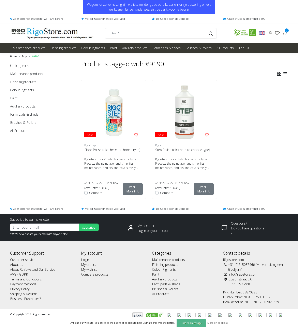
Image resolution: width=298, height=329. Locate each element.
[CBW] (155, 315)
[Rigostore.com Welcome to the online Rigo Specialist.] (52, 33)
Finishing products (63, 48)
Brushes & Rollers (198, 48)
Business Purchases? (25, 298)
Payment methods (23, 284)
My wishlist (89, 269)
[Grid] (279, 73)
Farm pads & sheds (166, 48)
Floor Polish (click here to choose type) (112, 150)
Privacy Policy (19, 289)
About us (16, 264)
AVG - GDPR (19, 274)
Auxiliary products (135, 48)
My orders (88, 264)
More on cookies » (217, 323)
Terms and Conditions (26, 279)
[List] (285, 73)
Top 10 (244, 48)
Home (13, 56)
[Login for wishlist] (136, 134)
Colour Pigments (93, 48)
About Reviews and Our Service (32, 269)
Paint (113, 48)
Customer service (22, 259)
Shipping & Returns (24, 294)
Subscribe (88, 227)
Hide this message (191, 323)
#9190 (35, 56)
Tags (24, 56)
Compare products (94, 274)
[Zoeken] (211, 33)
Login (85, 259)
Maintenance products (29, 48)
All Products (225, 48)
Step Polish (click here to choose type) (182, 150)
